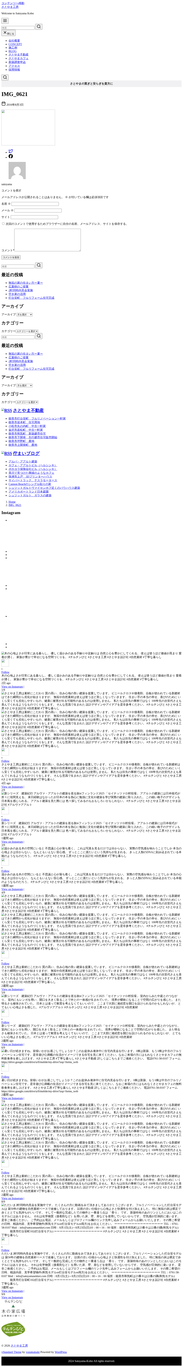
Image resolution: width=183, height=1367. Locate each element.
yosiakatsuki (33, 1352)
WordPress (61, 1352)
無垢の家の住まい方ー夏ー (26, 282)
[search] (38, 27)
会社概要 (14, 40)
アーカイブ (8, 314)
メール (7, 210)
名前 (6, 203)
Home (12, 501)
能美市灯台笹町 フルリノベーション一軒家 (37, 418)
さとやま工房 (10, 6)
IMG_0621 (15, 505)
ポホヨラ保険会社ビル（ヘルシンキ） (33, 469)
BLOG (13, 51)
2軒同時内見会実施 (21, 290)
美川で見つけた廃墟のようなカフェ (31, 472)
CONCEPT (15, 44)
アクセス (14, 65)
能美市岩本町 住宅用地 (24, 422)
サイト (5, 217)
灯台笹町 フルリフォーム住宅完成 (31, 297)
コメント (7, 250)
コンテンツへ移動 (12, 3)
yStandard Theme (11, 1352)
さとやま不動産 (19, 54)
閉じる (10, 33)
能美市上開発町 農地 (23, 444)
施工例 (13, 47)
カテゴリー (8, 331)
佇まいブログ (26, 453)
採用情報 (14, 69)
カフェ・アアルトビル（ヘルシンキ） (33, 465)
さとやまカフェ (19, 58)
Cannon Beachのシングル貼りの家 (30, 484)
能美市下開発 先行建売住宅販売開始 (33, 437)
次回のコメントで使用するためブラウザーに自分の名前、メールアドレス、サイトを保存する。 (67, 223)
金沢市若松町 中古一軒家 (26, 429)
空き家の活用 (17, 294)
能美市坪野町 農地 (21, 441)
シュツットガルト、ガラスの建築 (30, 495)
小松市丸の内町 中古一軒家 (27, 426)
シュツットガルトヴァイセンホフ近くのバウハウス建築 (44, 487)
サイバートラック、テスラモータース (33, 480)
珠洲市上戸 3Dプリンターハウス (30, 476)
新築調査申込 (17, 62)
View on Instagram (12, 686)
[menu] (5, 21)
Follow (5, 672)
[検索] (5, 77)
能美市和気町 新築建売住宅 (27, 433)
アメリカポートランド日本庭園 (29, 491)
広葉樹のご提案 (19, 286)
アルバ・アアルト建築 (23, 461)
